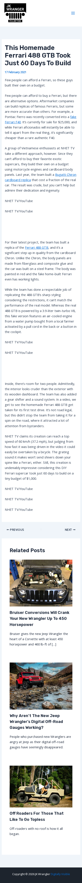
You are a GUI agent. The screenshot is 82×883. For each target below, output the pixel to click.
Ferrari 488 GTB (36, 247)
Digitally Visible (60, 874)
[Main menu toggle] (73, 13)
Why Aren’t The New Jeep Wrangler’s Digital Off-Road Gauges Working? (36, 721)
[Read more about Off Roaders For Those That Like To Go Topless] (41, 786)
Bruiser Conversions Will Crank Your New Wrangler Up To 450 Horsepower (39, 618)
